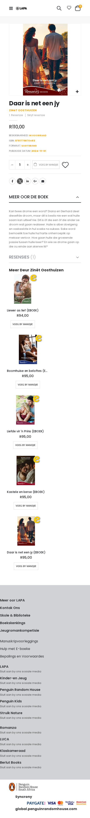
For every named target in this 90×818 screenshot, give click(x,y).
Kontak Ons (10, 607)
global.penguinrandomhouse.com (46, 808)
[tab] (45, 197)
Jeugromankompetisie (19, 630)
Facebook (12, 181)
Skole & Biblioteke (15, 615)
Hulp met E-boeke (15, 648)
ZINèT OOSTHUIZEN (23, 110)
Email (42, 181)
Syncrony (23, 796)
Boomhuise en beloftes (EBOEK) (28, 371)
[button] (77, 91)
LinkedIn (27, 181)
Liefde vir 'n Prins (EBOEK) (25, 431)
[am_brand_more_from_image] (23, 289)
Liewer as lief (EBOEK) (23, 310)
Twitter (20, 181)
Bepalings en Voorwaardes (22, 656)
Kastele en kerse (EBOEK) (26, 492)
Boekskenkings (12, 623)
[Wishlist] (68, 8)
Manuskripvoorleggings (19, 641)
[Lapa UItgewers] (21, 8)
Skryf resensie (36, 115)
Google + (35, 181)
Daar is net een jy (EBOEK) (26, 552)
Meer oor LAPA (12, 600)
